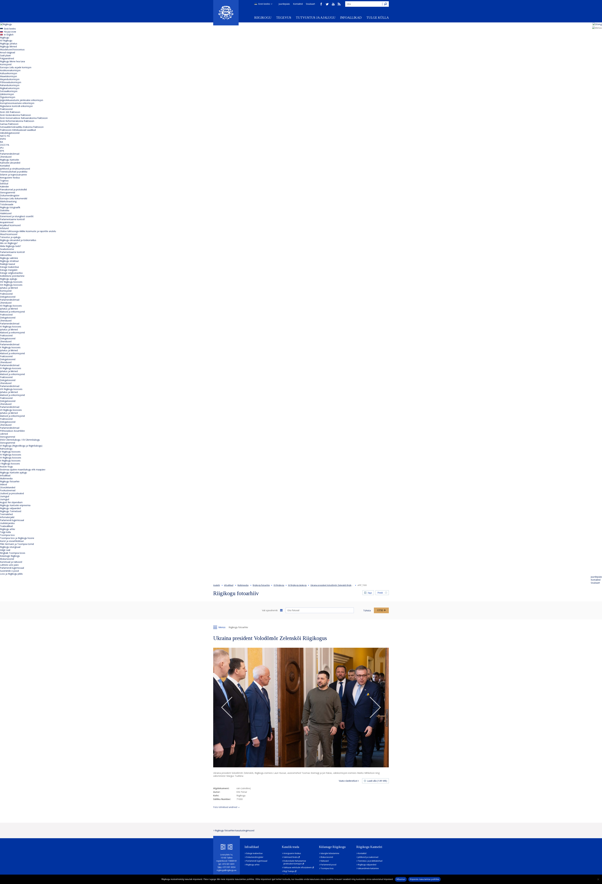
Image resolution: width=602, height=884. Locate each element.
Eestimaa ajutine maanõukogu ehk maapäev (22, 469)
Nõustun (400, 879)
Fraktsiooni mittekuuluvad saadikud (18, 129)
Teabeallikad (6, 526)
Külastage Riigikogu (10, 555)
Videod (3, 484)
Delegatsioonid (7, 296)
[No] (598, 879)
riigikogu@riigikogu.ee (226, 870)
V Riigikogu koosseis (10, 451)
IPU (2, 147)
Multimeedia (6, 478)
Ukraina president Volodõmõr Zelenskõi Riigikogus (333, 585)
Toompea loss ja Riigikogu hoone (17, 538)
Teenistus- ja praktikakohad (370, 861)
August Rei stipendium (11, 502)
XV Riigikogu (6, 40)
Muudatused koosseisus (12, 49)
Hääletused (5, 213)
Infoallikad (351, 17)
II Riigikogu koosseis (10, 460)
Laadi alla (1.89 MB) (377, 780)
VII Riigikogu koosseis (11, 409)
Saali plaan (5, 55)
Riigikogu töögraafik (10, 207)
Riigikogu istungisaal (10, 546)
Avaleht (216, 585)
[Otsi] (385, 4)
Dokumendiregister (9, 195)
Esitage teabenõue (9, 266)
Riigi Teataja (288, 871)
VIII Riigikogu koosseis (11, 389)
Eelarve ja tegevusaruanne (13, 174)
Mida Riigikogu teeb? (10, 246)
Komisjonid (5, 64)
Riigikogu (262, 17)
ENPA (3, 138)
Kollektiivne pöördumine (12, 275)
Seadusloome (7, 249)
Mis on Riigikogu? (9, 243)
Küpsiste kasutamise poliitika (424, 879)
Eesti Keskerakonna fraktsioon (15, 115)
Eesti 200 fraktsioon (10, 112)
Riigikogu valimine (9, 258)
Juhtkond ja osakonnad (368, 857)
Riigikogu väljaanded (10, 508)
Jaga (370, 593)
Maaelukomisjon (8, 76)
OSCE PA (4, 144)
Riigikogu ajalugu (8, 278)
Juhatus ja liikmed (9, 287)
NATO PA (5, 135)
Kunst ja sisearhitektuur (12, 541)
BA (1, 141)
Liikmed (4, 433)
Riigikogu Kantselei (9, 159)
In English (8, 34)
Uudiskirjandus (7, 523)
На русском (10, 31)
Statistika (4, 210)
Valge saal (5, 549)
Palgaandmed (7, 58)
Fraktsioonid (6, 109)
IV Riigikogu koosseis (10, 454)
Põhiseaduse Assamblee (12, 430)
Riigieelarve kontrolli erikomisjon (16, 106)
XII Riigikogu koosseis (11, 305)
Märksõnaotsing (8, 201)
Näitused (325, 861)
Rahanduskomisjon (9, 85)
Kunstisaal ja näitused (11, 561)
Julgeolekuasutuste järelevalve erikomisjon (21, 100)
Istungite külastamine (330, 853)
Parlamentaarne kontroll (12, 219)
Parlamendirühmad (9, 153)
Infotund (4, 228)
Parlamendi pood (328, 864)
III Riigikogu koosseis (10, 457)
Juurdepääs (284, 3)
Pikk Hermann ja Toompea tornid (17, 544)
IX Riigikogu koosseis (10, 368)
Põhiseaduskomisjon (10, 82)
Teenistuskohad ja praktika (13, 171)
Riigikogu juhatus (8, 43)
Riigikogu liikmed (8, 46)
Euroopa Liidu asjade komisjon (15, 67)
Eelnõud (4, 183)
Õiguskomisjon (7, 97)
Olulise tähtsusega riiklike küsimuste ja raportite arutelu (28, 231)
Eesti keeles (264, 3)
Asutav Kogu (6, 466)
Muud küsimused (8, 234)
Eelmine (227, 707)
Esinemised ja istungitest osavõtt (17, 216)
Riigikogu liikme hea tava (12, 61)
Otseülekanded (7, 487)
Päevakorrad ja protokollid (13, 189)
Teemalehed (6, 514)
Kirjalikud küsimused (10, 225)
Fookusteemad (7, 490)
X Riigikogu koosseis (10, 347)
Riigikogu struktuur (9, 260)
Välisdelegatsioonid (9, 132)
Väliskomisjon (7, 94)
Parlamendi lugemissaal (12, 520)
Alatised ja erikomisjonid (12, 311)
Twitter (327, 4)
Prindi (380, 593)
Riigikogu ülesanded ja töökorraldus (18, 240)
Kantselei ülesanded (10, 162)
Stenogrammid (7, 192)
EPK (2, 150)
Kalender (4, 186)
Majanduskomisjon (9, 79)
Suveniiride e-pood (9, 570)
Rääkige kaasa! (7, 263)
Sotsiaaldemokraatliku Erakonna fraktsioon (22, 126)
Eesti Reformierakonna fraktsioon (17, 120)
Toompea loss (7, 535)
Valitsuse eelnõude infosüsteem (297, 867)
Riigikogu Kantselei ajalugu (13, 472)
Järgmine (375, 707)
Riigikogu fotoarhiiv (9, 481)
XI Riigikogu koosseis (10, 326)
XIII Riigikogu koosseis (11, 284)
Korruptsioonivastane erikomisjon (17, 103)
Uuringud (4, 496)
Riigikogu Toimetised (10, 511)
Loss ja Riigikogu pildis (11, 573)
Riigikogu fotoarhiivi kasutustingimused (234, 830)
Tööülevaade (6, 204)
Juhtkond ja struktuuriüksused (15, 168)
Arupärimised (6, 222)
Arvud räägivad (7, 52)
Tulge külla (377, 17)
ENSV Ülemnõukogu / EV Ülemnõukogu (20, 439)
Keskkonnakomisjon (10, 70)
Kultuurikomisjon (8, 73)
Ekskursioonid (7, 558)
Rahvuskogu (6, 448)
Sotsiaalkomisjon (8, 91)
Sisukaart (310, 3)
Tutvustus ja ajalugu (315, 17)
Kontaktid (298, 3)
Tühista (367, 610)
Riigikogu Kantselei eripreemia (15, 505)
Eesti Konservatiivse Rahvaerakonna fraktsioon (24, 117)
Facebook (321, 4)
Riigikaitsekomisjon (9, 88)
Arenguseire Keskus (10, 177)
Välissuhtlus (6, 255)
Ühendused (5, 156)
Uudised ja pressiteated (12, 493)
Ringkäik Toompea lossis (12, 552)
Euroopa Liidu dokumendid (13, 198)
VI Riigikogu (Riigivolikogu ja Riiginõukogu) (21, 445)
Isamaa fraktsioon (9, 123)
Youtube (333, 4)
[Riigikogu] (226, 12)
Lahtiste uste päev (9, 564)
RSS (339, 4)
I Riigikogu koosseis (10, 463)
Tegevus (283, 17)
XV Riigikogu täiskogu (297, 585)
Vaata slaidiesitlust (348, 780)
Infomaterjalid (7, 517)
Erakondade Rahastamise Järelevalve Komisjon (294, 862)
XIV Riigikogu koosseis (11, 281)
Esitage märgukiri (8, 269)
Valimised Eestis (290, 857)
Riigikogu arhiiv (7, 529)
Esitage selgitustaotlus (11, 272)
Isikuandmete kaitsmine (368, 868)
